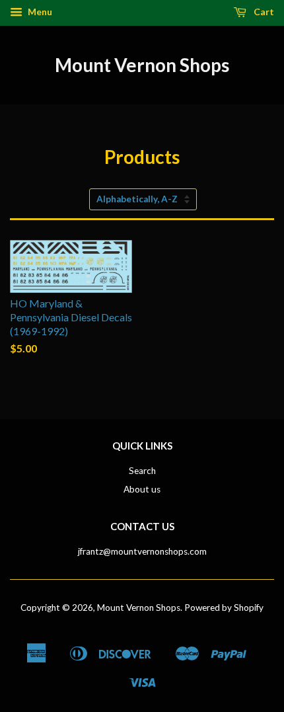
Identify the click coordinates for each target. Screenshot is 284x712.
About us (142, 489)
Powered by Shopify (224, 607)
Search (142, 470)
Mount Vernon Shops (142, 65)
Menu (39, 11)
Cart (263, 11)
